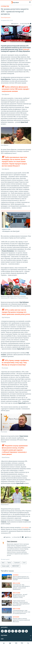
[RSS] (19, 631)
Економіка (15, 575)
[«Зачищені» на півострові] (16, 220)
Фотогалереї (16, 617)
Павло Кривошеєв (5, 17)
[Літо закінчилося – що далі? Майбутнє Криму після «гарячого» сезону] (7, 595)
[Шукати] (28, 643)
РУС (22, 643)
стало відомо (24, 527)
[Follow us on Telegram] (12, 631)
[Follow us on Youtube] (9, 631)
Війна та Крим (16, 583)
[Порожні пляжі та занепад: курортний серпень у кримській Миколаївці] (7, 619)
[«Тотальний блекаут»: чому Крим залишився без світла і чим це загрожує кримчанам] (7, 610)
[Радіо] (4, 643)
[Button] (14, 24)
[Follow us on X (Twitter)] (5, 631)
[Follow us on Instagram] (16, 631)
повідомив (26, 49)
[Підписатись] (26, 631)
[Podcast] (23, 631)
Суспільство (5, 6)
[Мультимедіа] (10, 643)
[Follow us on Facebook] (2, 631)
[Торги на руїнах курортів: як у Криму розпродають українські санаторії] (7, 577)
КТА (16, 643)
